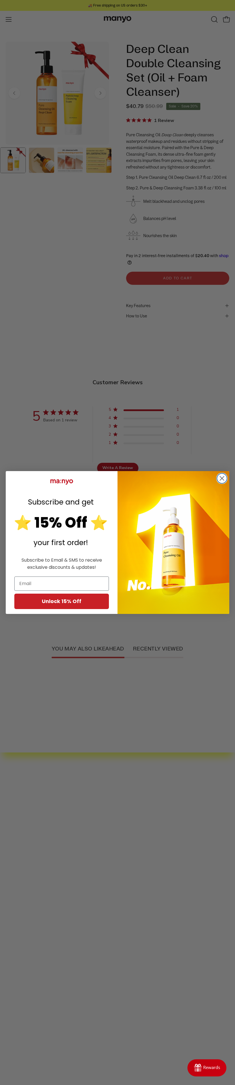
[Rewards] (206, 1067)
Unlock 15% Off (61, 601)
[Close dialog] (222, 478)
